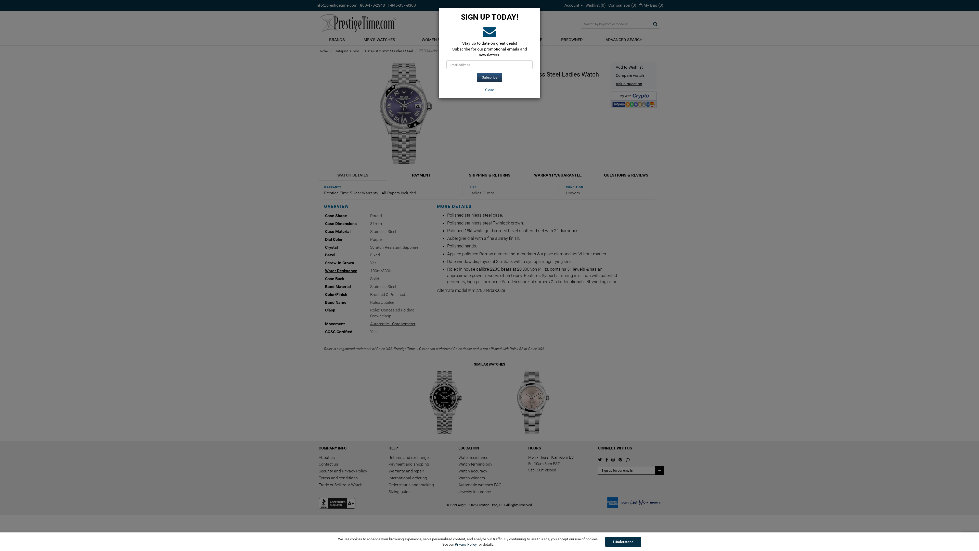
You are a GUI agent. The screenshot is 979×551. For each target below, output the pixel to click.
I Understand (623, 542)
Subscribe (489, 77)
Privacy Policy (466, 544)
